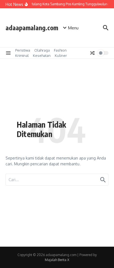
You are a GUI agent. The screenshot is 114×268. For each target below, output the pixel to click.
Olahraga (42, 50)
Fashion (60, 50)
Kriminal (22, 55)
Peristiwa (22, 50)
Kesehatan (42, 55)
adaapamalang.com (32, 28)
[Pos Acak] (92, 53)
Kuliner (61, 55)
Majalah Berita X (57, 260)
